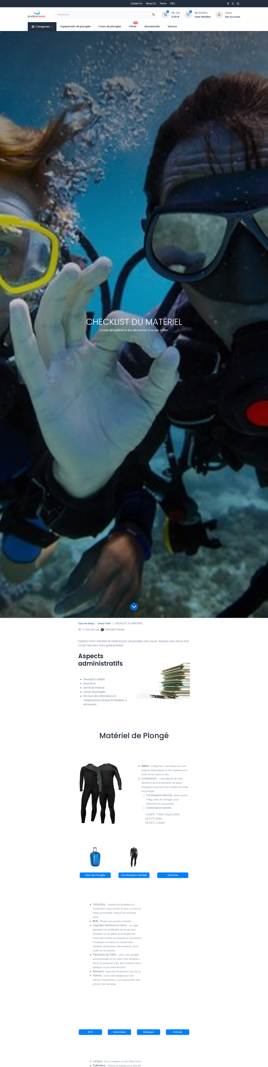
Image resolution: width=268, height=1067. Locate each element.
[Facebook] (228, 3)
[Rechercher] (153, 15)
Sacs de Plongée (95, 875)
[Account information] (219, 14)
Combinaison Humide (134, 875)
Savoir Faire (104, 623)
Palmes (177, 1032)
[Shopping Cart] (165, 14)
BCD (90, 1032)
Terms (163, 3)
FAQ (172, 3)
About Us (151, 3)
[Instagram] (238, 3)
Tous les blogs (86, 623)
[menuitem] (42, 26)
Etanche (173, 875)
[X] (233, 3)
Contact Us (136, 3)
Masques (148, 1032)
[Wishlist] (188, 14)
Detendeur (119, 1032)
